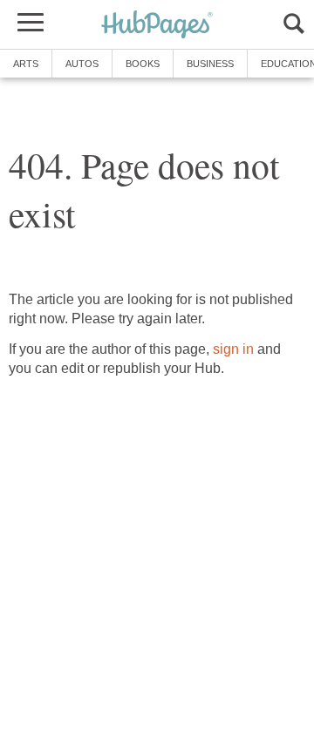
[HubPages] (157, 25)
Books (143, 63)
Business (210, 63)
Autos (82, 63)
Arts (25, 63)
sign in (233, 349)
